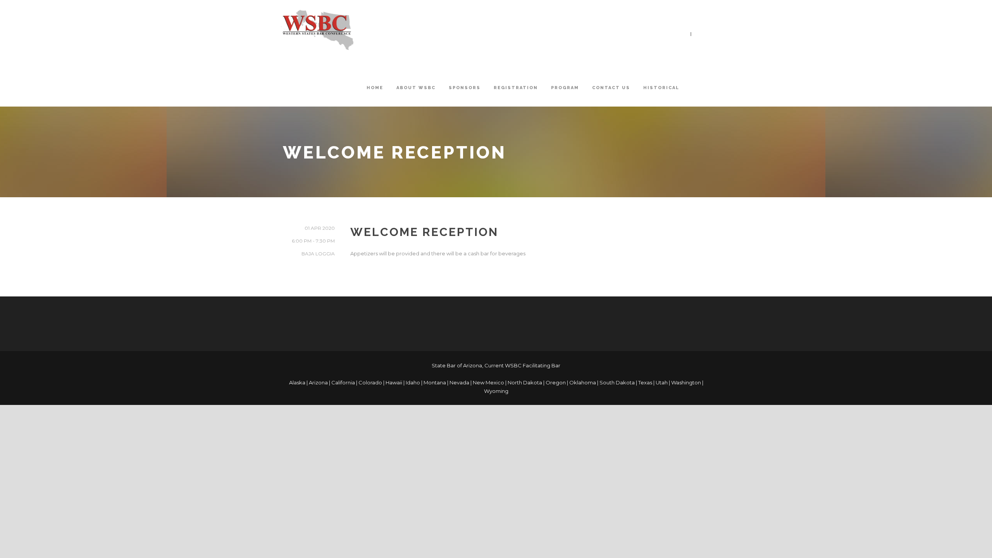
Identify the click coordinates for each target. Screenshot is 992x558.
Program (565, 87)
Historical (661, 87)
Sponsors (464, 87)
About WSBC (416, 87)
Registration (516, 87)
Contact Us (611, 87)
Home (375, 87)
